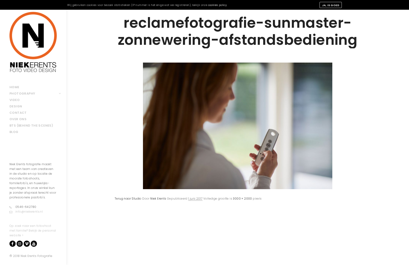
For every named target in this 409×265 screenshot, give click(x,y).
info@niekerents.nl (29, 212)
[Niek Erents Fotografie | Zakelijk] (33, 42)
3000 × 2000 (242, 198)
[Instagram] (20, 244)
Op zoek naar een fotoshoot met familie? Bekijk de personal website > (32, 230)
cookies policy (217, 5)
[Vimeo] (27, 244)
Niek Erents (158, 198)
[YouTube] (34, 244)
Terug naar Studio (128, 198)
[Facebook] (12, 244)
